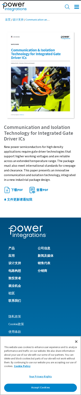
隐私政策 (14, 316)
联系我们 (14, 301)
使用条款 (14, 332)
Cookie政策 (16, 324)
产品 (11, 248)
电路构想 (14, 271)
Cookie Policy (22, 366)
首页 (8, 20)
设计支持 (18, 20)
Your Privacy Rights (40, 376)
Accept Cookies (40, 387)
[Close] (76, 341)
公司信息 (44, 248)
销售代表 (44, 263)
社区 (11, 293)
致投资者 (14, 278)
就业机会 (14, 286)
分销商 (42, 271)
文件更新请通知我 (19, 199)
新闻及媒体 (45, 256)
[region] (40, 365)
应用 (11, 256)
